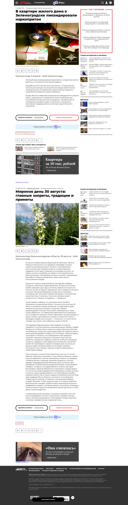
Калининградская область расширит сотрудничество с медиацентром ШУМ (96, 39)
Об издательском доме (36, 468)
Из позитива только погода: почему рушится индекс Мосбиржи (99, 243)
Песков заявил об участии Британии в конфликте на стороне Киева (99, 109)
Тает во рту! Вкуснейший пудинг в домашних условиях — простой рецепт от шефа (99, 226)
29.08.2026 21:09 (20, 188)
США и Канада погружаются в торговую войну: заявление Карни (99, 250)
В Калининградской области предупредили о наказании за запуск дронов (96, 15)
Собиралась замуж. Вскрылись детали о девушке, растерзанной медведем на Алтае (99, 213)
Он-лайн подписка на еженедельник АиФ (83, 468)
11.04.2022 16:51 (20, 8)
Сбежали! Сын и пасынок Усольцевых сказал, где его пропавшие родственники (100, 86)
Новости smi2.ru (22, 182)
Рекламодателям (34, 470)
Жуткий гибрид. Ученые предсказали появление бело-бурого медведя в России (100, 66)
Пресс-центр (50, 468)
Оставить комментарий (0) (64, 117)
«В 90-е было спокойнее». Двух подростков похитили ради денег (99, 199)
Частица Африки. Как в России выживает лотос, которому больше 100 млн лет (100, 92)
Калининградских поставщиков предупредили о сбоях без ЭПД (96, 23)
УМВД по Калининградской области (27, 66)
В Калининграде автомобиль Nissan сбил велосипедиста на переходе (96, 47)
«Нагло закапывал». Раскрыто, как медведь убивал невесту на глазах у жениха (100, 59)
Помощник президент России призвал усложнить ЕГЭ (97, 122)
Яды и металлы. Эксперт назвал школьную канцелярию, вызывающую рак (99, 219)
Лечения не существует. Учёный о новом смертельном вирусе (99, 205)
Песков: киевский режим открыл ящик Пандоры (98, 103)
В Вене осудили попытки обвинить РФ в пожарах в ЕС (99, 263)
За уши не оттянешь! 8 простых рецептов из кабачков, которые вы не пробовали (100, 79)
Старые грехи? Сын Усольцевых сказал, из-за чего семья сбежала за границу (100, 193)
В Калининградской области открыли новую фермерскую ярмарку (96, 31)
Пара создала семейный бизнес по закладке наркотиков (34, 148)
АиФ (27, 246)
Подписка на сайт (61, 468)
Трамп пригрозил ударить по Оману (99, 128)
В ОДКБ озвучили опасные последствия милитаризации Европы (100, 256)
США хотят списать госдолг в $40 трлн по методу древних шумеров (99, 237)
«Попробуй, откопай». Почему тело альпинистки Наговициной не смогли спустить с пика (100, 72)
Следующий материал (48, 499)
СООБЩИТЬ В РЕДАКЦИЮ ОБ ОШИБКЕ (53, 470)
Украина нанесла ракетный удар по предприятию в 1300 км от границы (99, 116)
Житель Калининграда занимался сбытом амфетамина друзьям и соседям (66, 149)
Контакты (101, 468)
